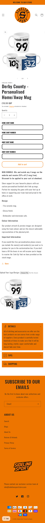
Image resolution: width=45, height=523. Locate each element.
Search (6, 421)
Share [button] (7, 263)
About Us (7, 432)
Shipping (11, 106)
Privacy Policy (9, 442)
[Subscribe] (38, 404)
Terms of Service (10, 448)
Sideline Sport (20, 519)
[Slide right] (27, 78)
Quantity (4, 110)
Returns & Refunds (10, 437)
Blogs (6, 426)
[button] (3, 15)
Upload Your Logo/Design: (9, 272)
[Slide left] (17, 78)
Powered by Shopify (28, 519)
